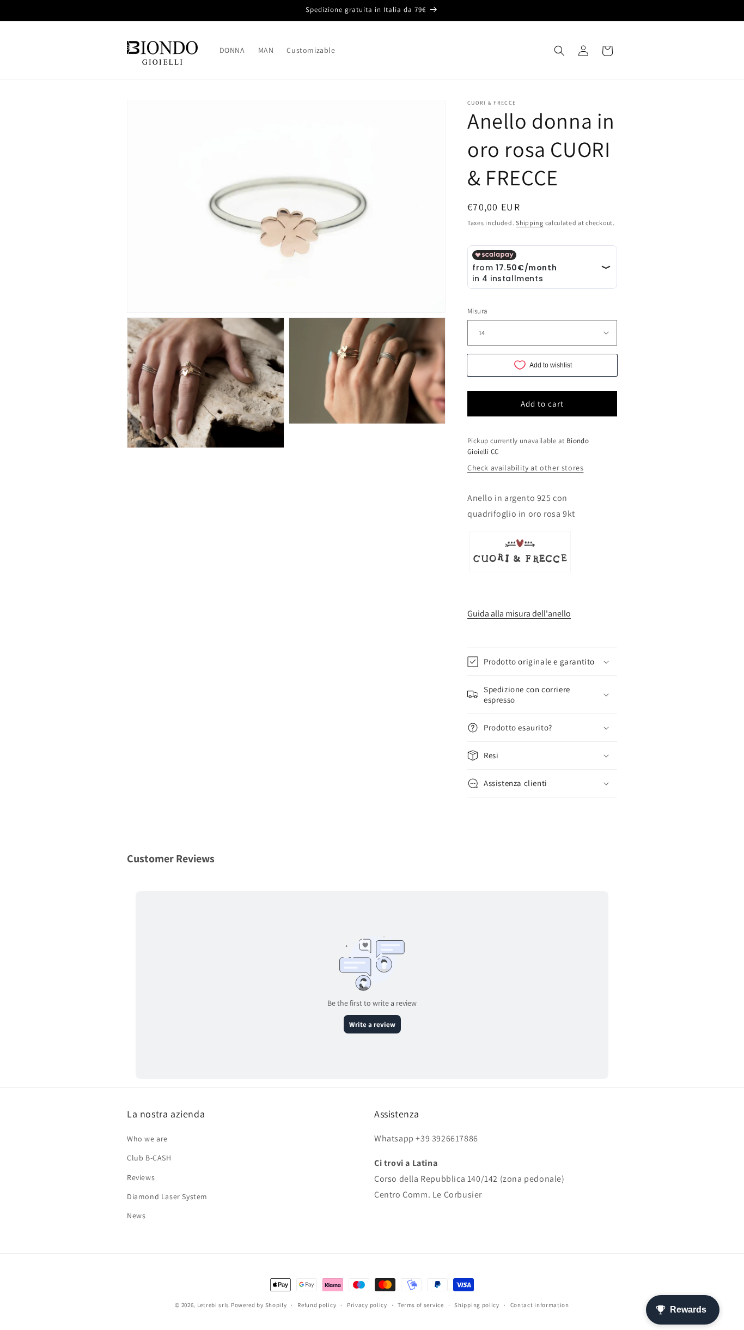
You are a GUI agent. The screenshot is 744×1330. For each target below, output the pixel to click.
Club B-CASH (149, 1158)
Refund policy (316, 1304)
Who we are (147, 1139)
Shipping (530, 223)
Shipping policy (476, 1304)
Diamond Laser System (167, 1196)
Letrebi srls (213, 1305)
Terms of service (420, 1304)
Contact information (539, 1304)
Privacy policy (367, 1304)
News (136, 1215)
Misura (477, 311)
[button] (559, 51)
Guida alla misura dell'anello (519, 613)
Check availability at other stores (525, 468)
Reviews (141, 1177)
